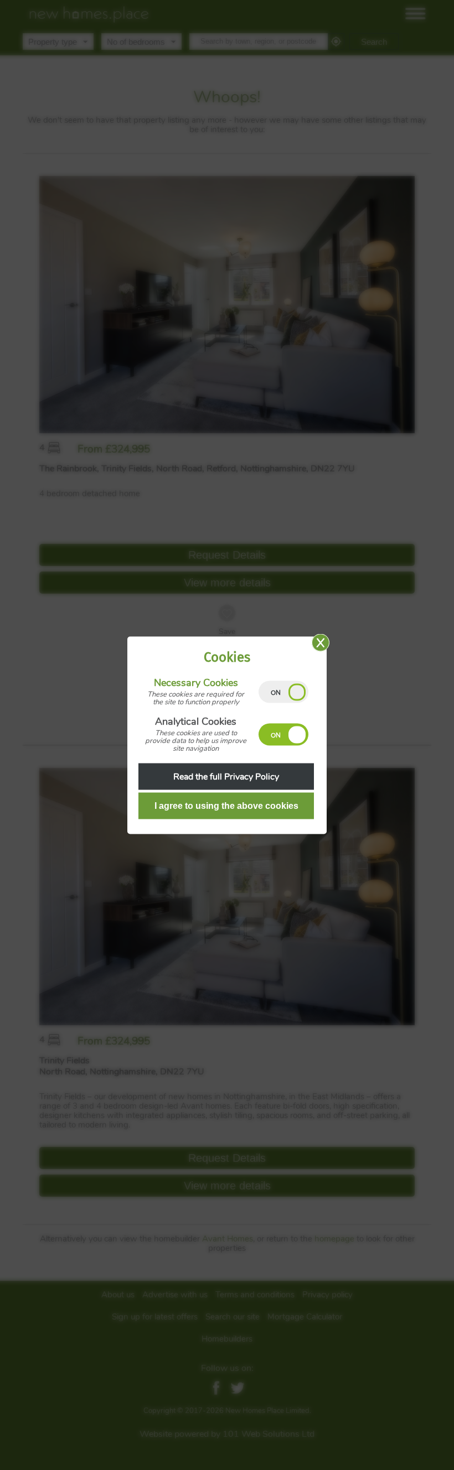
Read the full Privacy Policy (226, 776)
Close (320, 642)
